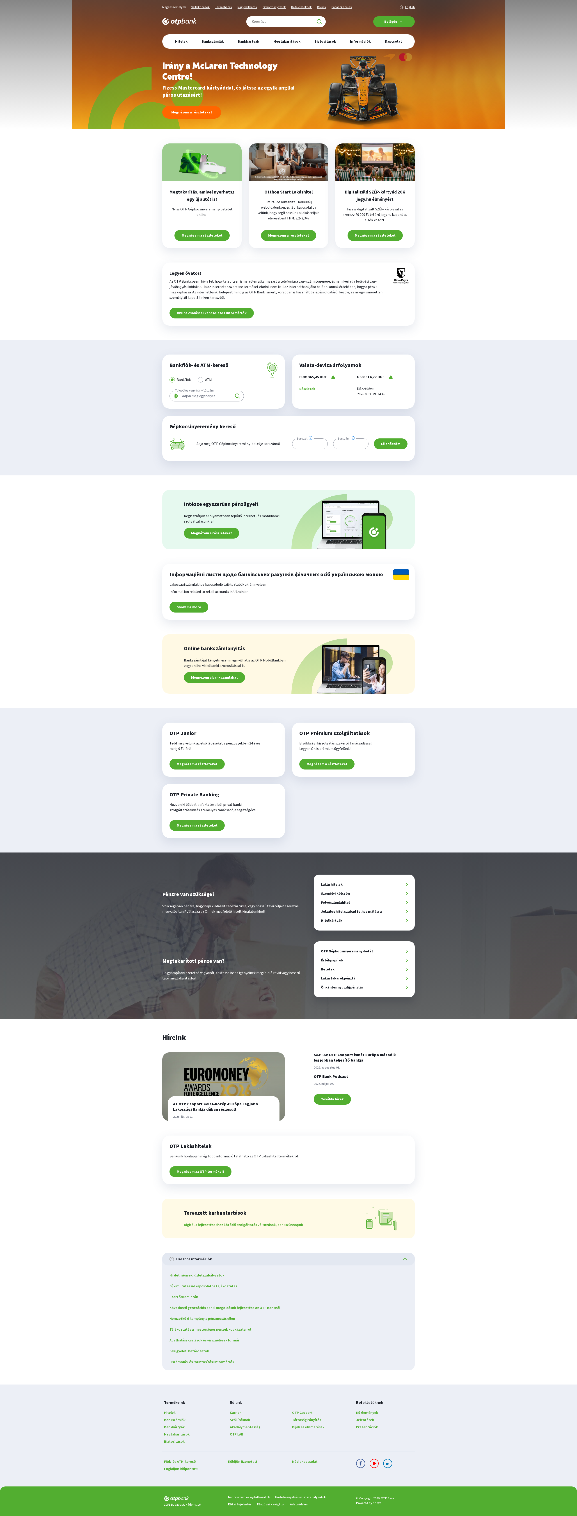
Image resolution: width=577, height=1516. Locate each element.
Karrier (235, 1412)
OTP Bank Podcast (331, 1076)
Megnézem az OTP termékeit (200, 1171)
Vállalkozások (200, 7)
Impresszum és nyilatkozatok (249, 1497)
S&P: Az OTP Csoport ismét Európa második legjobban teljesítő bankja (355, 1057)
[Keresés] (319, 21)
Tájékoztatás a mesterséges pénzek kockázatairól (210, 1329)
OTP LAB (236, 1434)
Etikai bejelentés (240, 1504)
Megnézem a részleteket (191, 112)
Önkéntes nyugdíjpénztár (342, 987)
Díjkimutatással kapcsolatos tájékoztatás (203, 1286)
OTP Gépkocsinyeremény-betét (347, 951)
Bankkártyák (174, 1427)
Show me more (189, 607)
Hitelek (170, 1412)
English (410, 7)
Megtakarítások (177, 1434)
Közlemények (367, 1412)
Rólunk (321, 7)
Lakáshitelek (332, 884)
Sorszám (344, 438)
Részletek (307, 388)
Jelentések (365, 1419)
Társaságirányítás (306, 1419)
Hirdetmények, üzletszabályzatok (196, 1275)
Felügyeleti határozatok (189, 1351)
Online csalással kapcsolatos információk (212, 313)
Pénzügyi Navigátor (271, 1504)
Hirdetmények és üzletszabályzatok (300, 1497)
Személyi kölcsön (335, 893)
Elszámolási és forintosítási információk (201, 1361)
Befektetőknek (301, 7)
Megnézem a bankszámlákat (214, 677)
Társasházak (223, 7)
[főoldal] (192, 1499)
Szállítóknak (240, 1419)
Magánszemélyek (174, 7)
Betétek (327, 969)
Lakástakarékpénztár (339, 978)
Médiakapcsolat (305, 1461)
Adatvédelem (299, 1504)
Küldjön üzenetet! (242, 1461)
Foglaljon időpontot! (181, 1468)
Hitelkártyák (331, 920)
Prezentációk (367, 1427)
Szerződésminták (183, 1297)
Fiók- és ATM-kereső (180, 1461)
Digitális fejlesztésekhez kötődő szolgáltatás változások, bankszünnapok (243, 1224)
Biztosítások (174, 1441)
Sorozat (302, 438)
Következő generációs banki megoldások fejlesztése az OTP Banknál (224, 1307)
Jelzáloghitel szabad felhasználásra (351, 911)
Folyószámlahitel (335, 902)
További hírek (332, 1099)
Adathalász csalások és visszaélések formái (204, 1340)
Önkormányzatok (274, 7)
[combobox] (286, 21)
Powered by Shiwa (368, 1503)
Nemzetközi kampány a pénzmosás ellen (202, 1318)
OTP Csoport (302, 1412)
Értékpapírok (332, 960)
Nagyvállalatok (247, 7)
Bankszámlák (174, 1419)
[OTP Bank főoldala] (179, 21)
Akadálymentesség (245, 1427)
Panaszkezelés (342, 7)
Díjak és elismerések (308, 1427)
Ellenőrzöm (390, 443)
